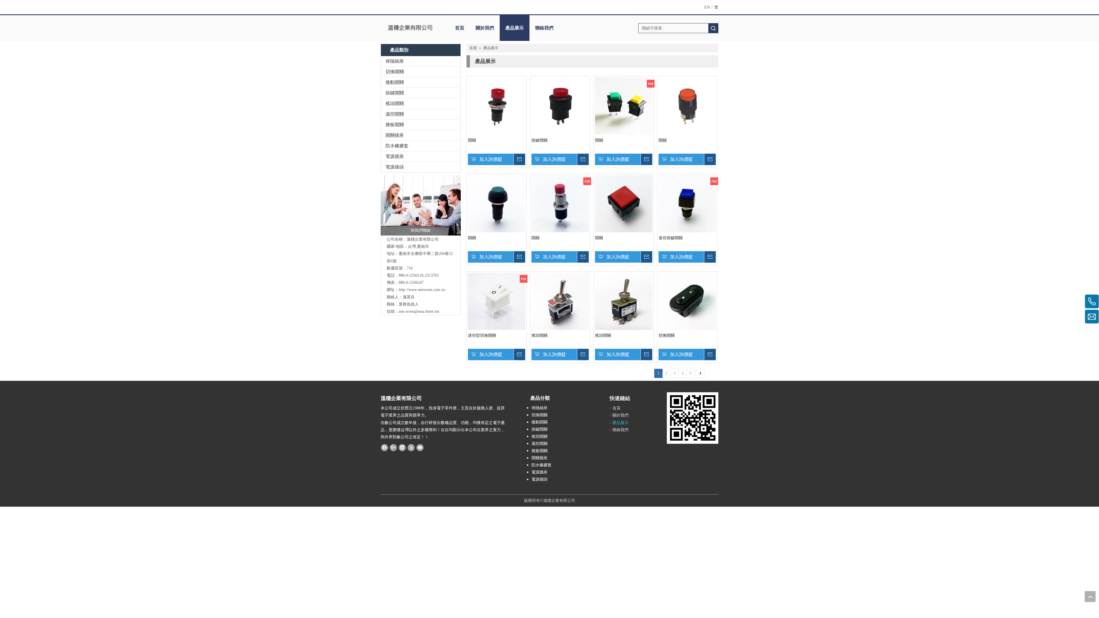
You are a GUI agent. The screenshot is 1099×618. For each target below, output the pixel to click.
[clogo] (410, 28)
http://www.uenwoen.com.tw (422, 290)
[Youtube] (420, 447)
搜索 (713, 28)
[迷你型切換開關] (496, 301)
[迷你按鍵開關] (687, 203)
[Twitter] (411, 447)
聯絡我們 (544, 27)
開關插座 (395, 135)
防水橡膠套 (397, 145)
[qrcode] (692, 418)
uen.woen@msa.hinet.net (419, 311)
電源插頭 (395, 167)
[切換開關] (687, 301)
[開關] (496, 106)
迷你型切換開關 (482, 335)
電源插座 (395, 156)
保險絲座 (395, 61)
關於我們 (485, 27)
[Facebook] (384, 447)
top (1090, 596)
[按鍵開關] (560, 106)
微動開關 (395, 82)
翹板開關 (395, 124)
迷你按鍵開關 (671, 238)
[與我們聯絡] (421, 205)
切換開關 (395, 71)
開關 (472, 140)
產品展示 (514, 27)
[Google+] (393, 447)
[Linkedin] (402, 447)
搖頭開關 (395, 103)
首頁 (459, 27)
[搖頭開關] (560, 301)
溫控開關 (395, 114)
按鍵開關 (395, 92)
